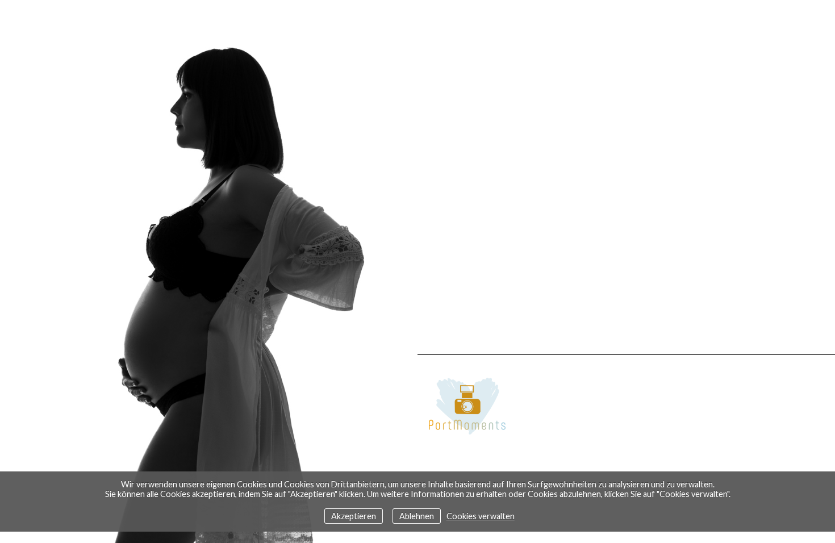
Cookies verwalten (480, 516)
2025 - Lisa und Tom (365, 470)
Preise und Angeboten (358, 435)
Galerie (389, 381)
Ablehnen (416, 516)
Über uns (387, 398)
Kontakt (386, 416)
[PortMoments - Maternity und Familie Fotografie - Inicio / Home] (626, 402)
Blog (395, 452)
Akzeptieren (353, 516)
